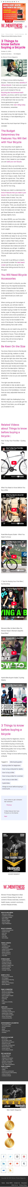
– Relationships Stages (7, 1013)
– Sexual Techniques (6, 1016)
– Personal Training (6, 966)
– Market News (5, 981)
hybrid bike (6, 783)
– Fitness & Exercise (6, 962)
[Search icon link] (25, 2)
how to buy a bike (8, 772)
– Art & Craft (4, 1039)
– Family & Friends (5, 994)
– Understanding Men (6, 1018)
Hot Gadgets (17, 54)
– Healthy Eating (5, 1056)
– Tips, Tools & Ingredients (8, 1064)
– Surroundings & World (7, 1049)
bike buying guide (16, 762)
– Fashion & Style (5, 931)
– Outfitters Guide (5, 946)
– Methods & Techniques (7, 982)
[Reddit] (12, 1)
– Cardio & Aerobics (6, 960)
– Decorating (4, 1068)
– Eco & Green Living (6, 1040)
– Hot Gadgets (4, 978)
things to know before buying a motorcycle (12, 788)
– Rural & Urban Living (6, 1046)
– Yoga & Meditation (6, 923)
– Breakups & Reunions (7, 1008)
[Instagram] (5, 1)
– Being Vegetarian (6, 1055)
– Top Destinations (5, 954)
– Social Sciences (5, 1048)
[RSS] (10, 1170)
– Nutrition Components (7, 1061)
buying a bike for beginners (11, 765)
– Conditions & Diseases (7, 915)
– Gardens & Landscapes (7, 1071)
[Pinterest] (7, 1)
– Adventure (4, 944)
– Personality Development (8, 1045)
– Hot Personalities (5, 1026)
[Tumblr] (16, 1)
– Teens (3, 1003)
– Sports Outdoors (5, 952)
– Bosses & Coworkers (6, 991)
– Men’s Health (4, 918)
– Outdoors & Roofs (6, 1075)
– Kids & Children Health (7, 995)
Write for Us (15, 1185)
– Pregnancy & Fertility (7, 1002)
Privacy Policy (23, 1185)
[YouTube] (14, 1)
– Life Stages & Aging (6, 917)
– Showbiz (3, 1032)
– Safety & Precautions (7, 949)
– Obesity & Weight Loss (7, 965)
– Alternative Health (6, 914)
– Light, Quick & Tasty (6, 1059)
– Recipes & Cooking (6, 1062)
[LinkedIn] (3, 1163)
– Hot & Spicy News (6, 1024)
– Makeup (3, 934)
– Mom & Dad (4, 997)
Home (3, 1183)
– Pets (2, 1000)
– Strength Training (6, 970)
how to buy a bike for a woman (12, 776)
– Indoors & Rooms (6, 1074)
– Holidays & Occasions (7, 1058)
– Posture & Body (5, 968)
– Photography (5, 947)
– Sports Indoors (5, 950)
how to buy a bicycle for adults (12, 769)
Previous (9, 805)
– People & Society (6, 1043)
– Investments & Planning (7, 979)
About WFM (9, 1183)
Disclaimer (24, 1183)
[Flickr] (18, 1)
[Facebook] (1, 1)
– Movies (3, 1027)
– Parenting (4, 998)
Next (5, 816)
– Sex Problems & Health (7, 1014)
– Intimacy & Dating (6, 1010)
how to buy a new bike (9, 779)
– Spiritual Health (5, 922)
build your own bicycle (14, 161)
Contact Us (17, 1183)
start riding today (19, 105)
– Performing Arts (5, 1030)
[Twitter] (3, 1)
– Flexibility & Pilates (6, 963)
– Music (3, 1029)
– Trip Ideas (4, 955)
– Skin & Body (4, 938)
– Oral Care (4, 936)
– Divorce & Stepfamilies (7, 992)
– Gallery (3, 1069)
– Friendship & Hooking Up (8, 1011)
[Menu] (26, 26)
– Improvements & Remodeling (9, 1072)
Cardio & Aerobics (6, 54)
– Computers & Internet (7, 976)
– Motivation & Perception (7, 1042)
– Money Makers (5, 984)
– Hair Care (4, 933)
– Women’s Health (5, 920)
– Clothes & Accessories (7, 930)
